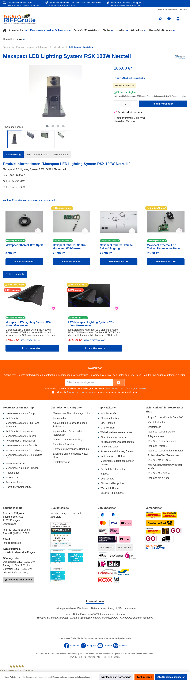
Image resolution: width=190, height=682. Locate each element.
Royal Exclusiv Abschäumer (20, 440)
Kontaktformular (61, 462)
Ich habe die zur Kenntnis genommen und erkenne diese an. (96, 392)
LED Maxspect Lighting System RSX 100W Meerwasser (91, 324)
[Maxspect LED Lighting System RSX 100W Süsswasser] (32, 299)
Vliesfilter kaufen (157, 422)
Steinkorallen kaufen (111, 418)
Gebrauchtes (107, 478)
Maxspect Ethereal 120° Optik (24, 245)
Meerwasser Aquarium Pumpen (22, 468)
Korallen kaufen (108, 413)
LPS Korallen (107, 427)
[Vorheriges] (5, 97)
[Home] (6, 30)
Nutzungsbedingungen (136, 388)
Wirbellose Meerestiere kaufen (116, 432)
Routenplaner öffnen (20, 579)
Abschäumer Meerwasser (113, 437)
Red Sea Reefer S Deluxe (161, 431)
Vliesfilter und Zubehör (112, 493)
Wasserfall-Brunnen (110, 488)
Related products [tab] (15, 274)
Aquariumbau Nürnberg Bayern (116, 451)
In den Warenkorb (163, 103)
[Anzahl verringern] (117, 104)
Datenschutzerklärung (102, 608)
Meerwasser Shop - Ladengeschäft (71, 413)
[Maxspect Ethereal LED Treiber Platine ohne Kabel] (166, 222)
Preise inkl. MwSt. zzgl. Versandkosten (129, 78)
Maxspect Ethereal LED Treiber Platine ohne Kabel (163, 247)
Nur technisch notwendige (116, 677)
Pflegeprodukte (156, 436)
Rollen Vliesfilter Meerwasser (163, 455)
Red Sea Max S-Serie (159, 473)
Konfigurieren (144, 677)
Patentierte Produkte (64, 444)
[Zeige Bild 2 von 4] (53, 126)
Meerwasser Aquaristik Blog (67, 439)
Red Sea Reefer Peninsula (162, 441)
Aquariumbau (60, 418)
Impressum (130, 608)
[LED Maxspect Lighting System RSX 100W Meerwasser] (95, 299)
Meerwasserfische (15, 463)
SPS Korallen (107, 423)
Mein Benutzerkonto (167, 9)
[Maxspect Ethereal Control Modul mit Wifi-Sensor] (71, 222)
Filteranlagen (12, 472)
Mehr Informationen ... (83, 677)
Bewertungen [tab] (61, 154)
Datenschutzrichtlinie (113, 388)
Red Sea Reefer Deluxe (113, 456)
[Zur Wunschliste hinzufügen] (38, 231)
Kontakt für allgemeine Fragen (19, 552)
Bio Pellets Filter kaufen (113, 469)
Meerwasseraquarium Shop (20, 413)
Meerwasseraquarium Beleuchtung (23, 450)
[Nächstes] (105, 97)
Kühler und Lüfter (109, 446)
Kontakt (183, 9)
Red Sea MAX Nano (159, 478)
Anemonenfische (14, 482)
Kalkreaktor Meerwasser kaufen (117, 442)
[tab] (13, 154)
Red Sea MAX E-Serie (160, 460)
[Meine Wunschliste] (169, 19)
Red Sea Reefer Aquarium (19, 431)
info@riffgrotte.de (12, 543)
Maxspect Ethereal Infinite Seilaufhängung (116, 247)
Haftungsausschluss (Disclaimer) (72, 608)
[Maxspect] (180, 56)
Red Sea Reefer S (157, 446)
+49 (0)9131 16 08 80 (18, 530)
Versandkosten (87, 653)
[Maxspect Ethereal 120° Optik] (24, 222)
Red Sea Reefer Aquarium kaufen (165, 450)
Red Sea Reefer (14, 418)
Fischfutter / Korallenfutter (18, 487)
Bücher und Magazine (112, 483)
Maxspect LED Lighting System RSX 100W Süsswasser (28, 324)
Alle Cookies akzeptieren (171, 677)
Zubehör (104, 474)
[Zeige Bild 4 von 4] (63, 126)
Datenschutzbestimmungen (80, 392)
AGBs (119, 608)
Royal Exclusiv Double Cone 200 (165, 417)
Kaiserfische (12, 477)
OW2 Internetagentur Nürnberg (108, 614)
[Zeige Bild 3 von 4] (58, 126)
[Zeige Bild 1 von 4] (47, 126)
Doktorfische (154, 427)
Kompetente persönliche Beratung (71, 449)
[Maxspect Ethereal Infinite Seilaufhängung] (118, 222)
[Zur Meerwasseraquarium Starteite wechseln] (32, 18)
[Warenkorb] (185, 17)
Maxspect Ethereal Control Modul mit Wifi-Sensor (69, 247)
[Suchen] (160, 19)
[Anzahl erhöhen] (134, 104)
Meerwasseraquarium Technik (21, 436)
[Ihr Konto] (178, 19)
